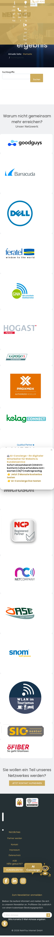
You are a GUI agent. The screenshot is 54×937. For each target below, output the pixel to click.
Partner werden (14, 838)
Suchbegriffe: (8, 72)
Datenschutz (15, 855)
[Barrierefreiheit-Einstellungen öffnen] (4, 923)
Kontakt (14, 844)
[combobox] (16, 76)
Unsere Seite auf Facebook (6, 881)
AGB (15, 860)
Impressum (14, 850)
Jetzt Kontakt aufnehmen (27, 783)
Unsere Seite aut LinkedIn (14, 881)
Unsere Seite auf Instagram (23, 881)
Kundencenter (14, 870)
